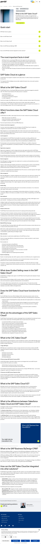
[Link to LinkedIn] (13, 525)
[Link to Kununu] (5, 525)
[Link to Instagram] (1, 525)
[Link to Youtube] (9, 525)
